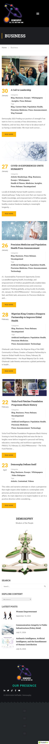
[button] (38, 13)
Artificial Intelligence (20, 265)
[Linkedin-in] (4, 690)
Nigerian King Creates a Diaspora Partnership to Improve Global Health (28, 317)
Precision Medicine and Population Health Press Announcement (28, 246)
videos (31, 481)
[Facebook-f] (15, 690)
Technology (16, 271)
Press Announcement (37, 110)
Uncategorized (29, 186)
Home (4, 48)
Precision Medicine (19, 110)
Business (19, 97)
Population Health (35, 106)
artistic (14, 481)
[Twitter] (8, 690)
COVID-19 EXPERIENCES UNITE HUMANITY (27, 167)
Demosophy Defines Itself (23, 464)
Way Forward (16, 113)
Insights (15, 101)
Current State (21, 106)
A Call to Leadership (21, 89)
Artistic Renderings (19, 177)
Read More (9, 133)
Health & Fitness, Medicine (22, 183)
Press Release (25, 101)
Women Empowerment (26, 611)
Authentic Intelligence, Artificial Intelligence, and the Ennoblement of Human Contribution (31, 641)
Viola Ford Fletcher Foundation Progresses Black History (27, 403)
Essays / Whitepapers (33, 97)
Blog (13, 97)
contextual (22, 481)
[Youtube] (19, 690)
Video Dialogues (18, 475)
